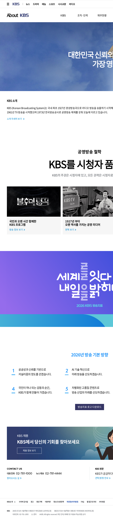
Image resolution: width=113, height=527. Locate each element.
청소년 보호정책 (58, 502)
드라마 (36, 4)
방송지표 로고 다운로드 (89, 407)
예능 (44, 4)
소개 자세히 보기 (14, 118)
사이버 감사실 (23, 502)
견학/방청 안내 (101, 478)
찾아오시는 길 (13, 478)
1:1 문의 (34, 514)
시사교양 (62, 4)
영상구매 (39, 502)
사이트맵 (102, 502)
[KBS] (16, 4)
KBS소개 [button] (10, 502)
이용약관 (48, 502)
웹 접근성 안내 (91, 502)
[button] (8, 4)
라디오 (72, 4)
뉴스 (28, 4)
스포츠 (52, 4)
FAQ (82, 502)
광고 (32, 502)
